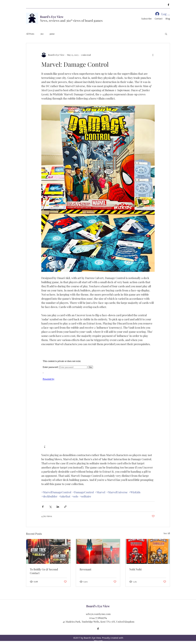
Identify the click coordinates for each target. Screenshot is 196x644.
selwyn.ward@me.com (98, 614)
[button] (166, 34)
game (52, 33)
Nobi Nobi (135, 569)
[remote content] (98, 399)
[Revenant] (98, 551)
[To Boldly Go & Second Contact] (48, 551)
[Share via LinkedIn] (57, 506)
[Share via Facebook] (42, 506)
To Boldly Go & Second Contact (44, 571)
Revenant (85, 569)
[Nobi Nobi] (148, 551)
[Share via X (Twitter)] (50, 506)
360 (41, 33)
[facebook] (168, 4)
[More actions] (153, 55)
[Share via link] (65, 506)
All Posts (30, 33)
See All (167, 533)
